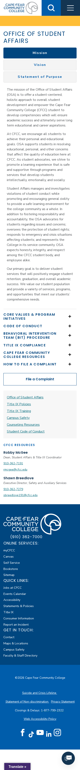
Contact (8, 637)
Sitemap (9, 575)
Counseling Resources (23, 424)
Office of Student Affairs (25, 397)
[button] (70, 8)
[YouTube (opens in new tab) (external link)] (40, 732)
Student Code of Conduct (26, 431)
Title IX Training (19, 411)
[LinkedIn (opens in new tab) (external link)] (49, 734)
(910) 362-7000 (26, 536)
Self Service (11, 563)
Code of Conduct (22, 326)
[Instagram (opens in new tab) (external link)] (57, 732)
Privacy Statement (63, 702)
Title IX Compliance (24, 345)
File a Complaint (40, 379)
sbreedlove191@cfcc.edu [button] (20, 495)
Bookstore (10, 569)
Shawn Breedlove (18, 478)
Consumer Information (18, 618)
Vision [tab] (40, 64)
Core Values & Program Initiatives (29, 316)
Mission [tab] (40, 53)
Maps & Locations (15, 643)
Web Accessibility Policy (40, 719)
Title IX (8, 612)
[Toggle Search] (51, 8)
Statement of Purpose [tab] (40, 76)
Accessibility (11, 600)
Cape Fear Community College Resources (26, 355)
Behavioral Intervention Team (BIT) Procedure (30, 335)
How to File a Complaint (30, 364)
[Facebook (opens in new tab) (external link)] (22, 732)
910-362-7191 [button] (13, 463)
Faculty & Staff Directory (20, 655)
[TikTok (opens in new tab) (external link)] (31, 734)
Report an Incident (16, 624)
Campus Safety (18, 418)
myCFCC (9, 550)
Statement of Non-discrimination (27, 702)
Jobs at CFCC (12, 587)
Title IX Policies (19, 404)
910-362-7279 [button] (13, 489)
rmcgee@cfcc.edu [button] (15, 470)
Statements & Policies (18, 606)
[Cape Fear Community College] (21, 7)
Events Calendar (14, 594)
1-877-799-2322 (52, 710)
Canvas (8, 556)
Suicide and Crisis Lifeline (39, 693)
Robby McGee (15, 452)
